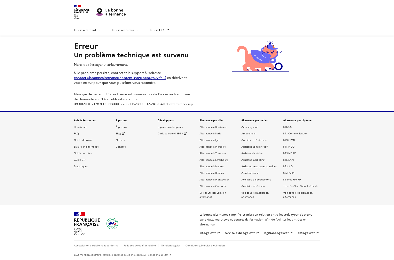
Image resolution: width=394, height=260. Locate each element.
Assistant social (250, 172)
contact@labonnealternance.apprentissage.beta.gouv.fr (118, 77)
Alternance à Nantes (211, 166)
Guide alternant (83, 140)
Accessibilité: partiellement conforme (96, 245)
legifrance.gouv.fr (276, 233)
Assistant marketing (253, 159)
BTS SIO (288, 166)
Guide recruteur (83, 153)
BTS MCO (288, 146)
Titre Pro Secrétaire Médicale (300, 186)
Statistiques (81, 166)
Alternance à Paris (210, 133)
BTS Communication (295, 133)
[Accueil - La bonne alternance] (112, 223)
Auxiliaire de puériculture (256, 179)
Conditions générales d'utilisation (205, 245)
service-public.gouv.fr (240, 233)
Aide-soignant (249, 126)
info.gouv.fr (207, 233)
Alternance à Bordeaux (213, 126)
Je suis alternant (85, 30)
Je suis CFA (157, 30)
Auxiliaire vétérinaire (253, 186)
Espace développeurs (170, 126)
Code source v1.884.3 (170, 133)
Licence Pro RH (292, 179)
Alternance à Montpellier (214, 179)
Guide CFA (80, 159)
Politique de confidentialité (140, 245)
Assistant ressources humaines (259, 166)
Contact (121, 146)
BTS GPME (289, 140)
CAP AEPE (289, 172)
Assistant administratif (254, 146)
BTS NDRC (289, 153)
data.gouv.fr (306, 233)
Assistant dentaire (251, 153)
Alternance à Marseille (212, 146)
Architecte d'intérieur (254, 140)
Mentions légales (170, 245)
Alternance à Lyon (210, 140)
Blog (118, 133)
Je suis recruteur (123, 30)
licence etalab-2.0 (157, 254)
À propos (121, 126)
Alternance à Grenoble (213, 186)
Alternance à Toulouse (212, 153)
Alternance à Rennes (211, 172)
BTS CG (287, 126)
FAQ (76, 133)
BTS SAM (288, 159)
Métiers (120, 140)
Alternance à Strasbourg (213, 159)
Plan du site (80, 126)
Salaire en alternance (86, 146)
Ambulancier (249, 133)
